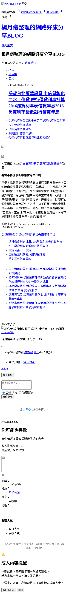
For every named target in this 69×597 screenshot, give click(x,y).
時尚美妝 (30, 62)
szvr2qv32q (8, 332)
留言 (36, 352)
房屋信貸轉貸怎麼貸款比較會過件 (41, 163)
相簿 (11, 70)
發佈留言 (7, 397)
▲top (4, 368)
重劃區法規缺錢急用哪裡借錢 (26, 254)
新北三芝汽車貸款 (19, 258)
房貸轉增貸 (8, 234)
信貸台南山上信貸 (19, 250)
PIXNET (17, 544)
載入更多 (7, 375)
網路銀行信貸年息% (20, 133)
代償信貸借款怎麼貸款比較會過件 (29, 137)
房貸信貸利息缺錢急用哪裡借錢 (35, 234)
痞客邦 (28, 352)
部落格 (12, 74)
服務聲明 (38, 547)
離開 (20, 590)
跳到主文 (7, 45)
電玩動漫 (29, 362)
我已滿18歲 (9, 590)
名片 (11, 78)
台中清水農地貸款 (19, 129)
